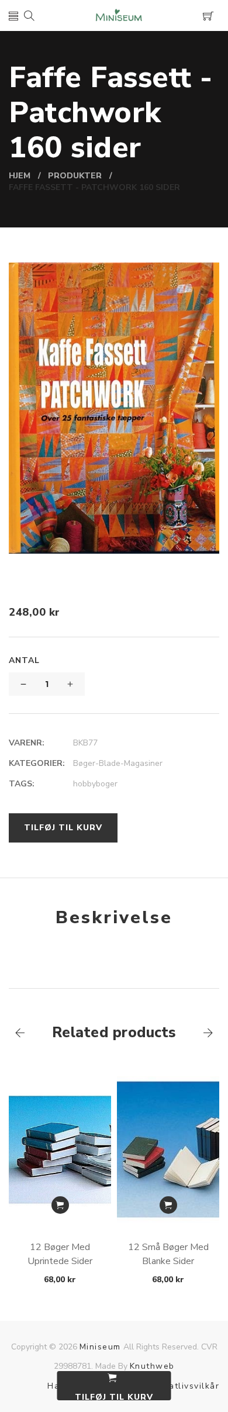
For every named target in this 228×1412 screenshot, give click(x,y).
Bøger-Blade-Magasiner (118, 763)
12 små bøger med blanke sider (168, 1254)
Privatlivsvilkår (185, 1386)
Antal (24, 660)
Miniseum (100, 1346)
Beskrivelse (114, 918)
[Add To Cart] (60, 1205)
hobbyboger (95, 783)
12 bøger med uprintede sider (59, 1254)
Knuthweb (152, 1366)
